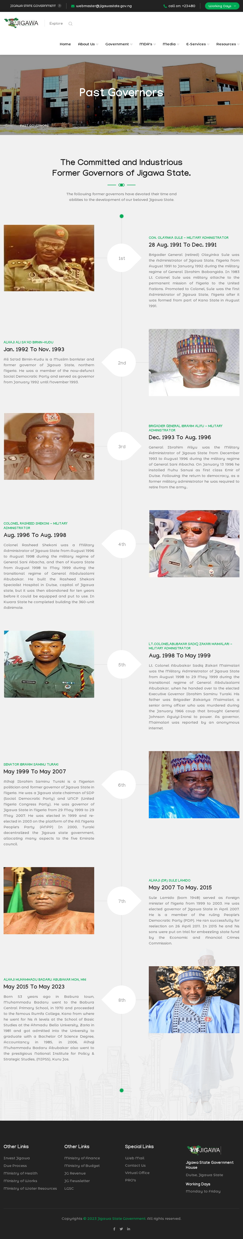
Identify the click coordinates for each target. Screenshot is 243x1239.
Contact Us (135, 1165)
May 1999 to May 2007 (35, 772)
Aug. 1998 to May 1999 (180, 656)
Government (117, 44)
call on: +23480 (181, 6)
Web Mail (134, 1158)
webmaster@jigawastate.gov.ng (104, 6)
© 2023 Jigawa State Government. (114, 1218)
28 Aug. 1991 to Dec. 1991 (183, 245)
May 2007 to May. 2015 (180, 888)
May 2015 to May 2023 (34, 987)
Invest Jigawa (17, 1158)
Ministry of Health (20, 1173)
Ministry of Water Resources (30, 1188)
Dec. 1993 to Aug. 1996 (180, 438)
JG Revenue (75, 1173)
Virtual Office (137, 1172)
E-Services (196, 44)
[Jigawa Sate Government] (21, 22)
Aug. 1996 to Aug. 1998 (35, 536)
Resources (226, 44)
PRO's (130, 1180)
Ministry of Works (20, 1181)
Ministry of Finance (82, 1158)
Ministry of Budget (82, 1165)
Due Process (15, 1165)
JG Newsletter (77, 1181)
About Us (86, 44)
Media (169, 44)
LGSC (69, 1188)
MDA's (146, 44)
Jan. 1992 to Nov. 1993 (34, 350)
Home (65, 44)
